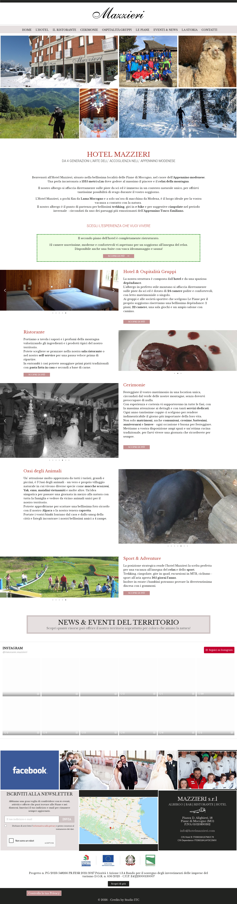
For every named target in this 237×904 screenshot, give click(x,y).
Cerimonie (89, 29)
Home (27, 29)
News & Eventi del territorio (118, 622)
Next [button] (113, 290)
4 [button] (62, 313)
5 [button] (65, 313)
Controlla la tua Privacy (44, 893)
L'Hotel (42, 29)
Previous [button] (4, 290)
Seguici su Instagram (221, 650)
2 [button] (56, 313)
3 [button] (59, 313)
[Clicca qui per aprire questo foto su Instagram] (38, 694)
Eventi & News (165, 29)
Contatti (209, 29)
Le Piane (142, 29)
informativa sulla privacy (44, 826)
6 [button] (65, 460)
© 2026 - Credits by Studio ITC (118, 899)
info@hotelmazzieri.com (197, 830)
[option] (59, 290)
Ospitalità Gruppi (117, 29)
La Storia (190, 29)
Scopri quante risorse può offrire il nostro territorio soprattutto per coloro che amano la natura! (118, 628)
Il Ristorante (64, 29)
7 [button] (69, 460)
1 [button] (52, 313)
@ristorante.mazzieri (15, 652)
